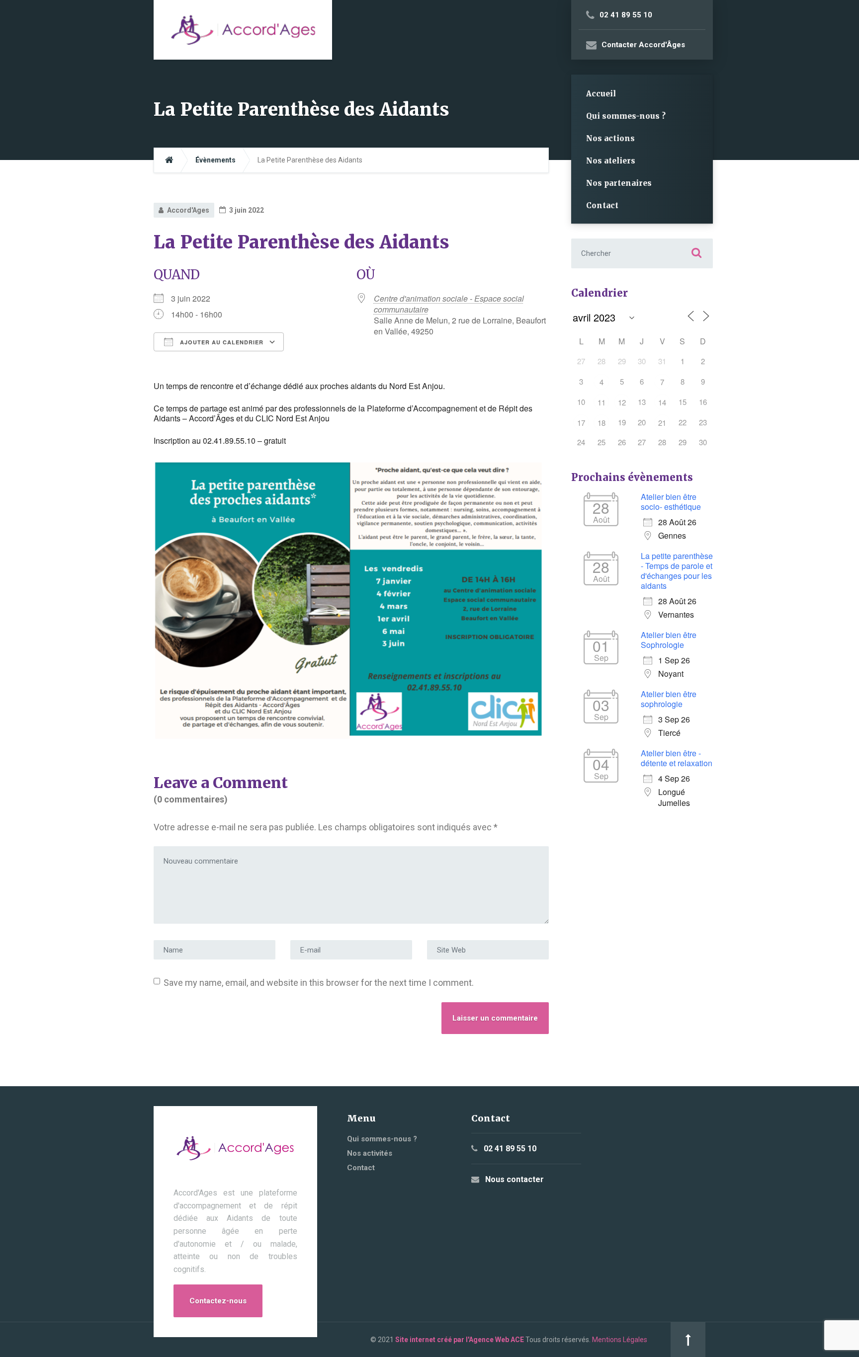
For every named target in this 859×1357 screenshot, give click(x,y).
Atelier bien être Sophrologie (668, 639)
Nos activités (369, 1153)
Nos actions (610, 138)
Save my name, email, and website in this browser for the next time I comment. (319, 982)
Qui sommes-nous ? (626, 116)
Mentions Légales (619, 1340)
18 (601, 422)
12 (622, 402)
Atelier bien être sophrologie (668, 699)
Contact (602, 205)
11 (601, 402)
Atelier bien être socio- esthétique (671, 501)
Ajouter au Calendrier (220, 342)
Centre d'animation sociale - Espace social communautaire (449, 304)
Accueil (601, 93)
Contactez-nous (218, 1300)
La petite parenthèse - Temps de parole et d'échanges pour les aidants (677, 570)
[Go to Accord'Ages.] (169, 160)
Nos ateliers (610, 160)
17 (581, 422)
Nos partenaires (619, 183)
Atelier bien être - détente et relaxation (676, 758)
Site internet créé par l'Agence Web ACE (459, 1340)
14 (662, 402)
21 (662, 422)
